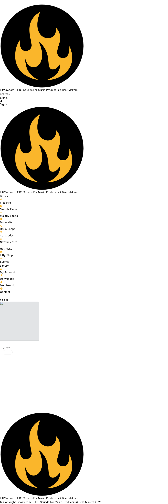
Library (4, 265)
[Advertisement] (84, 385)
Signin (4, 97)
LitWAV (7, 347)
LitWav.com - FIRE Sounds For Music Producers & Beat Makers (38, 89)
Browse (4, 196)
